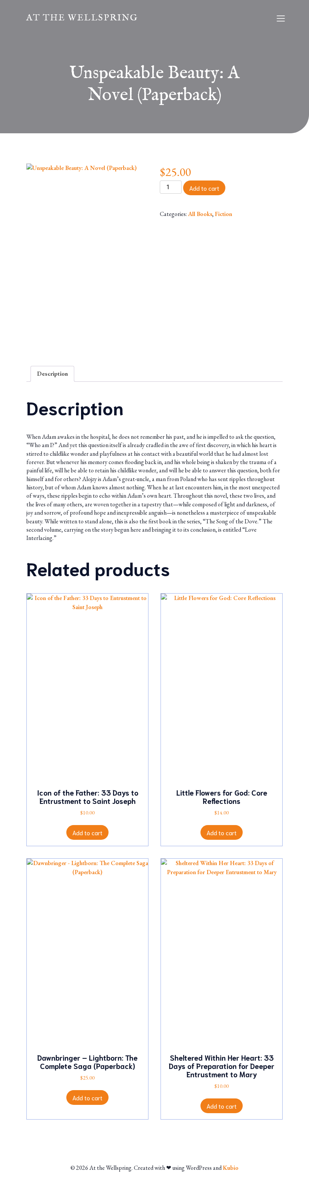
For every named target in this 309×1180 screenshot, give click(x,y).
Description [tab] (52, 374)
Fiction (223, 214)
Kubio (231, 1168)
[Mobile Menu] (280, 18)
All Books (200, 214)
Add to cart (204, 188)
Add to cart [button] (87, 832)
